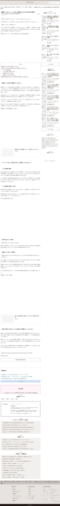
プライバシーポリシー (17, 496)
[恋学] (30, 1)
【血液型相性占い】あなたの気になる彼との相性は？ (14, 470)
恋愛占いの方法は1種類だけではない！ (11, 66)
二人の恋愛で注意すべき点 (9, 71)
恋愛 (30, 489)
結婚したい (44, 147)
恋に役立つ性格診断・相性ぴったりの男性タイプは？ (14, 474)
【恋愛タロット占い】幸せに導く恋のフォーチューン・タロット (15, 374)
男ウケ (43, 142)
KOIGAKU (13, 406)
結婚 (30, 493)
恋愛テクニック (44, 138)
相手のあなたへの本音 (8, 73)
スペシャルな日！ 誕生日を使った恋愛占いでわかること (15, 68)
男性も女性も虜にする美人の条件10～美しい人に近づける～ (15, 425)
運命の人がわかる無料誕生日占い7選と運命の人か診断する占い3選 (17, 456)
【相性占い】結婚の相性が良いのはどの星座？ (12, 465)
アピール (47, 145)
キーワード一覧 (56, 501)
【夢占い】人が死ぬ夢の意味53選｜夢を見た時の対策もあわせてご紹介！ (18, 448)
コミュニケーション (47, 497)
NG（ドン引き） (52, 142)
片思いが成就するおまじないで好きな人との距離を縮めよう (14, 378)
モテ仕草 (51, 495)
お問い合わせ (15, 498)
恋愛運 (3, 398)
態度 (51, 138)
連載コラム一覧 (16, 491)
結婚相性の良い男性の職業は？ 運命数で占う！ (13, 459)
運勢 (17, 398)
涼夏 (6, 355)
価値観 (43, 140)
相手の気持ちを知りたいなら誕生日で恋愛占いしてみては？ (15, 76)
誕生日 (13, 398)
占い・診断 (49, 23)
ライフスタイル (32, 496)
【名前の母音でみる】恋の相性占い (10, 472)
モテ (54, 138)
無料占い (7, 398)
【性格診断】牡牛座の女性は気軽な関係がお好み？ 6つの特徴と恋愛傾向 (18, 422)
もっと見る (20, 381)
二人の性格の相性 (7, 69)
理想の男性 (56, 495)
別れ (51, 145)
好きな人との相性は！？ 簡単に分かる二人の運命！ (14, 477)
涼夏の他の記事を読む (20, 359)
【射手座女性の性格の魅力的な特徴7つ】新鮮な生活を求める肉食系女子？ (18, 427)
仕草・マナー (55, 145)
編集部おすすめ (51, 93)
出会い (30, 491)
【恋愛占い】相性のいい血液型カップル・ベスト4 (13, 463)
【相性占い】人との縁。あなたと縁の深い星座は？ (13, 468)
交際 (53, 140)
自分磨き (43, 145)
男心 (49, 138)
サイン (57, 140)
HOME (14, 489)
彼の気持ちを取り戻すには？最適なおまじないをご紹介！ (15, 446)
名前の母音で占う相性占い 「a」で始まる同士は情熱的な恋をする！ (17, 461)
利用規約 (14, 493)
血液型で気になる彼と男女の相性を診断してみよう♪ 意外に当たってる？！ (19, 429)
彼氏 (51, 140)
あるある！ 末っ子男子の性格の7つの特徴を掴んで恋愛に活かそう (17, 431)
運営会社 (14, 500)
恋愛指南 (46, 142)
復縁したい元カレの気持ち (9, 75)
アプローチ (47, 140)
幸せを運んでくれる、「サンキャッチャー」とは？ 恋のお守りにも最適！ (17, 376)
